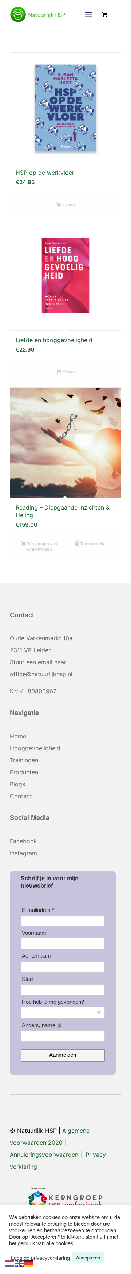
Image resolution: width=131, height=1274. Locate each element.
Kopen (68, 204)
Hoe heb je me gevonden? (53, 1002)
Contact (21, 796)
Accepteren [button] (88, 1257)
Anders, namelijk (41, 1025)
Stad (27, 979)
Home (18, 736)
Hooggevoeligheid (35, 748)
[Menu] (88, 14)
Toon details (91, 543)
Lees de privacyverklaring (40, 1257)
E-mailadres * (38, 910)
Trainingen (24, 760)
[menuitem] (90, 14)
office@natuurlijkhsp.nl (41, 674)
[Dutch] (10, 1262)
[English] (19, 1262)
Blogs (17, 784)
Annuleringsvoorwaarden (44, 1154)
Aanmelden (62, 1055)
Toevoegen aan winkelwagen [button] (41, 546)
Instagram (23, 853)
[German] (29, 1262)
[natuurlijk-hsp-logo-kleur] (54, 14)
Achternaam (36, 956)
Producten (24, 772)
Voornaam (34, 933)
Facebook (23, 841)
